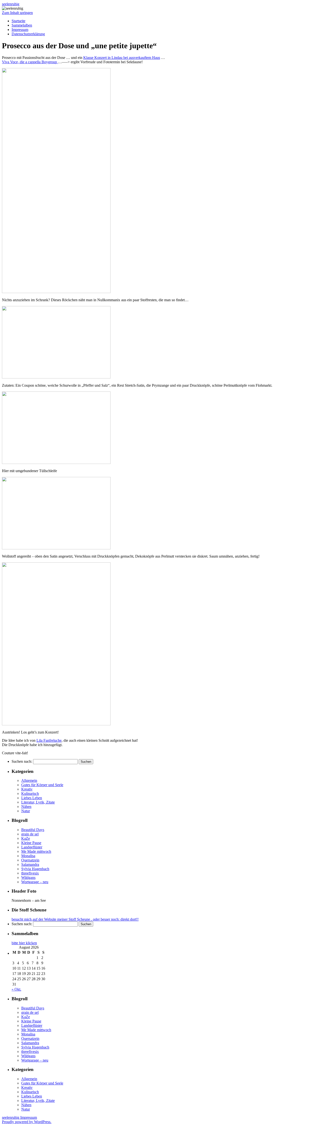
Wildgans (28, 877)
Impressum (20, 30)
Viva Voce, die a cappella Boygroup (30, 62)
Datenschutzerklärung (28, 34)
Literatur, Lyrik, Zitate (38, 802)
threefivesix (30, 873)
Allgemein (29, 780)
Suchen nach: (22, 761)
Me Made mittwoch (36, 851)
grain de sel (30, 834)
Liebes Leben (31, 798)
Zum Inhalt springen (17, 13)
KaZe (25, 838)
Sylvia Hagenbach (35, 869)
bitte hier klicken (24, 943)
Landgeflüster (31, 847)
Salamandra (30, 864)
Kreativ (27, 789)
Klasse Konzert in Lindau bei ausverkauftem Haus (121, 58)
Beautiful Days (32, 830)
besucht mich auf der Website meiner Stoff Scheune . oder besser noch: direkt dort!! (75, 919)
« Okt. (16, 989)
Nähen (26, 806)
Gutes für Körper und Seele (42, 785)
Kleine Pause (31, 843)
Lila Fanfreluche (49, 740)
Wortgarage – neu (34, 882)
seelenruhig (10, 4)
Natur (25, 811)
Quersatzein (30, 860)
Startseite (18, 21)
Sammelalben (22, 25)
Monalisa (28, 856)
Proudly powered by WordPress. (26, 1122)
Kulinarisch (30, 793)
